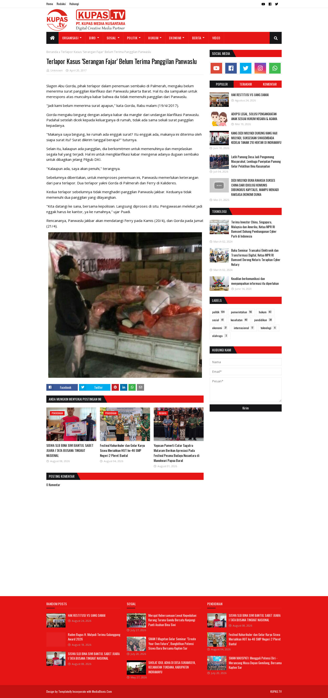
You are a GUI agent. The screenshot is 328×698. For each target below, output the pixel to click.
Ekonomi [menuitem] (175, 37)
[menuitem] (52, 38)
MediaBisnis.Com (102, 691)
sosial (218, 320)
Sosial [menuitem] (111, 37)
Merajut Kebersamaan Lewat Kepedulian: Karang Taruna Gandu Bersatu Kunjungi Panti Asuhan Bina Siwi (172, 620)
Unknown (56, 70)
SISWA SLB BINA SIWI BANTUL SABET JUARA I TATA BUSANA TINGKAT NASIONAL (69, 450)
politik (218, 312)
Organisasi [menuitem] (70, 37)
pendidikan (263, 320)
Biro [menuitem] (92, 37)
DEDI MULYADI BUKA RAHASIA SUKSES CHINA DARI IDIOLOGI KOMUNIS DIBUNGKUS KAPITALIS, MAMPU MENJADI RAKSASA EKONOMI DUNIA (255, 187)
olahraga (219, 336)
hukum (265, 312)
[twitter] (276, 4)
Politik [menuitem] (132, 37)
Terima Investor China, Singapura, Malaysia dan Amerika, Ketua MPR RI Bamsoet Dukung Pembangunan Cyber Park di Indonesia (254, 229)
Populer (222, 84)
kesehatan (239, 320)
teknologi (268, 328)
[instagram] (260, 68)
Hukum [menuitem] (153, 37)
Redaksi (61, 4)
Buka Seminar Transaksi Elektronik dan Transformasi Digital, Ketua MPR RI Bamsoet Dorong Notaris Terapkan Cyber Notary (255, 257)
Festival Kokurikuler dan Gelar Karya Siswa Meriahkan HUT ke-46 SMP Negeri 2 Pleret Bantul (122, 450)
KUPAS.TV (276, 691)
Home (49, 4)
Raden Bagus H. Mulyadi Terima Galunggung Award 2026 (94, 637)
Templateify (65, 691)
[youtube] (263, 4)
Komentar (270, 84)
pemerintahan (241, 312)
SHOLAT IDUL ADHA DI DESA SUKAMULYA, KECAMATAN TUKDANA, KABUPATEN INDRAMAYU (172, 667)
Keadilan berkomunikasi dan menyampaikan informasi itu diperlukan (255, 281)
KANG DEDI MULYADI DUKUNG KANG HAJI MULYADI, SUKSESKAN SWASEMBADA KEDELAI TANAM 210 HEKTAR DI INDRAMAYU (256, 138)
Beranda (52, 52)
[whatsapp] (275, 68)
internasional (243, 328)
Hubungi (74, 4)
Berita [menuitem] (196, 37)
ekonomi (219, 328)
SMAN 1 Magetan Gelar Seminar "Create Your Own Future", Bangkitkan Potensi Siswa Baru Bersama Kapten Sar (172, 643)
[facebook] (270, 4)
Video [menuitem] (216, 37)
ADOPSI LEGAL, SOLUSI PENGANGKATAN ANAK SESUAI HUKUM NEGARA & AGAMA (254, 116)
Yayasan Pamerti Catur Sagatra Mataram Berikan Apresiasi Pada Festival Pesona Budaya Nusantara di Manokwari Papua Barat (176, 453)
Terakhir (245, 84)
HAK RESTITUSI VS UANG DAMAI (250, 94)
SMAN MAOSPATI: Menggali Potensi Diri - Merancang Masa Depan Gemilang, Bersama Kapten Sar (255, 663)
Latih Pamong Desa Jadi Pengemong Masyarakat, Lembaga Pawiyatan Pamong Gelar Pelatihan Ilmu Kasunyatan (256, 161)
